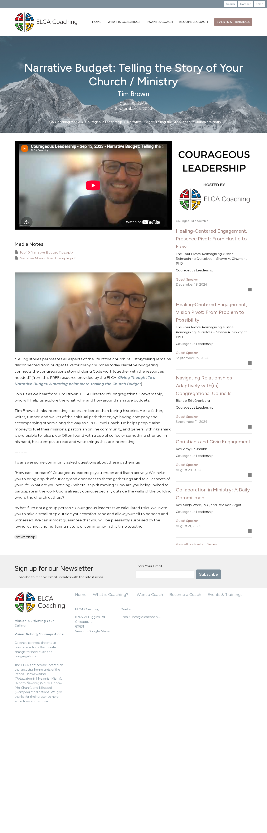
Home (96, 22)
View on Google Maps (92, 631)
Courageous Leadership (103, 122)
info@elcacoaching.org (147, 617)
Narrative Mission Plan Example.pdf (47, 258)
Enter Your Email (149, 566)
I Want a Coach (160, 22)
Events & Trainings (233, 22)
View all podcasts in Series (196, 544)
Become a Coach (193, 22)
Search (230, 4)
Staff (259, 4)
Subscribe (208, 574)
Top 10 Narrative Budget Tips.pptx (46, 252)
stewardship (25, 537)
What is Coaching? (124, 22)
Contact (245, 4)
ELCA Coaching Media (63, 122)
